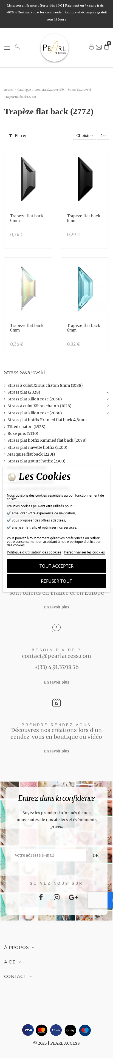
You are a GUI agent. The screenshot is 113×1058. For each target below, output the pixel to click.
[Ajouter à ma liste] (45, 158)
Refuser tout (56, 581)
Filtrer (20, 135)
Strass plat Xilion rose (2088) (34, 413)
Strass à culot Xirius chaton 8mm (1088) (45, 385)
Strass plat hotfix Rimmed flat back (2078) (47, 440)
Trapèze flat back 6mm (83, 328)
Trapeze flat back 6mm (27, 218)
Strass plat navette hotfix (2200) (37, 447)
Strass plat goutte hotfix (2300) (36, 461)
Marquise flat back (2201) (31, 454)
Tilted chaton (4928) (26, 426)
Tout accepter (56, 566)
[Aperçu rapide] (45, 169)
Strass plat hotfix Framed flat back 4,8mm (47, 419)
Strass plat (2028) (23, 392)
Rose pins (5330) (22, 433)
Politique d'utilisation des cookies (34, 552)
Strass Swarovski (24, 372)
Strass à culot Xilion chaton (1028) (39, 405)
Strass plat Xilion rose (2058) (34, 399)
